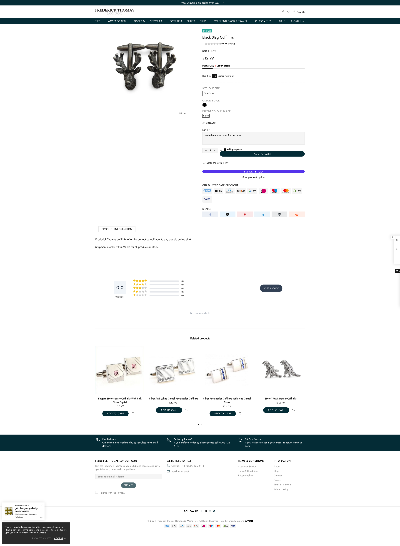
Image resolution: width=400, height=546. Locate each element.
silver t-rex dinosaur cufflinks (280, 398)
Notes (206, 130)
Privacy (120, 492)
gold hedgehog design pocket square (26, 509)
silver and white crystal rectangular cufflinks (173, 398)
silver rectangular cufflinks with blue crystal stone (227, 400)
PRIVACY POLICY (41, 538)
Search (277, 480)
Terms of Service (282, 484)
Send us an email (180, 471)
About (277, 466)
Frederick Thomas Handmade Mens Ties (114, 12)
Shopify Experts (236, 521)
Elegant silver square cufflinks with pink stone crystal (119, 400)
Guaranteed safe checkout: (220, 185)
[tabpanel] (120, 384)
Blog (276, 471)
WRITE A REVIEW (271, 288)
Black (204, 105)
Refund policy (281, 489)
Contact (278, 475)
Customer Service (247, 466)
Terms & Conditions (248, 471)
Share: (206, 209)
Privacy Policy (245, 475)
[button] (253, 44)
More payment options (253, 177)
